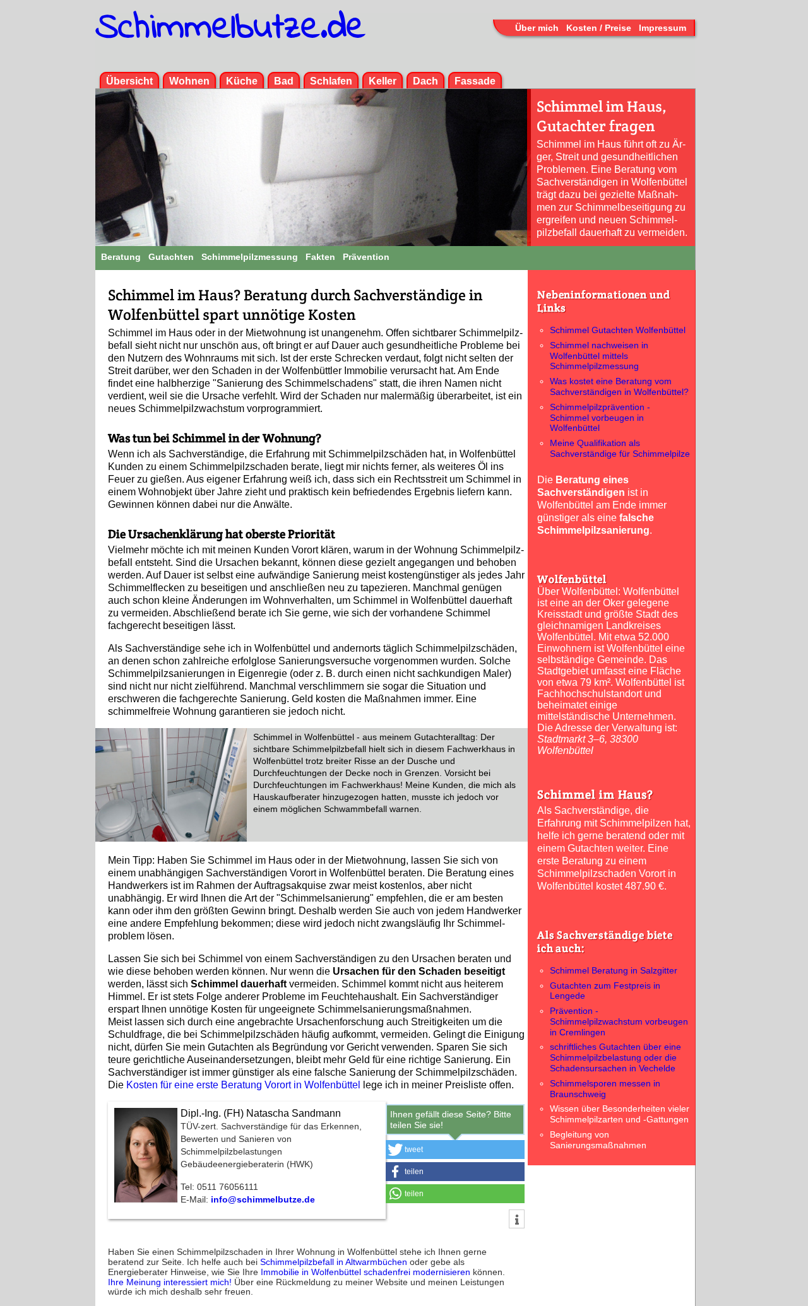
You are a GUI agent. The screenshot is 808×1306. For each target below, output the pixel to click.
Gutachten (171, 257)
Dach (425, 81)
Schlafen (331, 81)
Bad (284, 81)
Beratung (121, 257)
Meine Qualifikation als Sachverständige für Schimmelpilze (620, 448)
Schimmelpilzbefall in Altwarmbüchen (333, 1262)
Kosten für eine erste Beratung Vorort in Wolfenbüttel (243, 1085)
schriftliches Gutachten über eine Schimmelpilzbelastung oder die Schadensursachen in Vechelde (615, 1057)
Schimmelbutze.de (230, 28)
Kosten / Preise (598, 28)
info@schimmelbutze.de (263, 1199)
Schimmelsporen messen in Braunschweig (605, 1088)
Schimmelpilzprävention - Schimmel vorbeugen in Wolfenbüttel (600, 417)
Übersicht (129, 81)
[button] (455, 1149)
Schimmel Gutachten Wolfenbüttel (618, 330)
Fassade (475, 81)
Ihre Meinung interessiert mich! (171, 1282)
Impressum (662, 28)
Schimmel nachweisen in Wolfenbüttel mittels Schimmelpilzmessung (599, 356)
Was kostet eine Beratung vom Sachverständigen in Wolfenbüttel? (619, 386)
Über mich (537, 28)
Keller (382, 81)
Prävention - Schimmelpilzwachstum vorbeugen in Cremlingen (619, 1021)
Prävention (366, 257)
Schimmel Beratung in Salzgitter (613, 970)
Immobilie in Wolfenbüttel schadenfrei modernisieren (365, 1272)
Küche (242, 81)
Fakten (320, 257)
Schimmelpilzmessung (249, 257)
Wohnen (189, 81)
